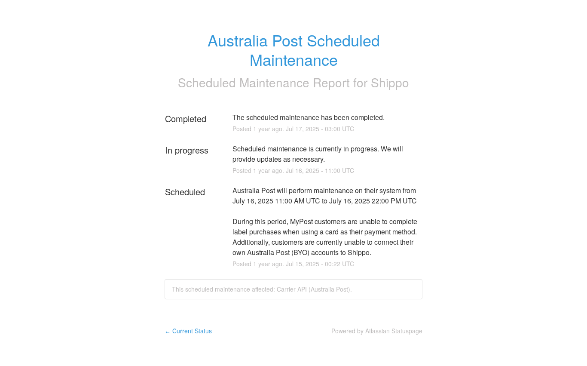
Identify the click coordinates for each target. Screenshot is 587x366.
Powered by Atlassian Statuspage (376, 330)
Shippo (390, 82)
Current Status (188, 330)
